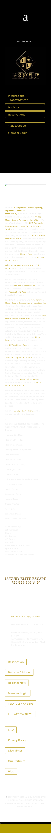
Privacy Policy (17, 740)
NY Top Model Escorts (19, 345)
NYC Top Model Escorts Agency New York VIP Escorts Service (24, 226)
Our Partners (16, 761)
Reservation (16, 662)
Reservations (16, 114)
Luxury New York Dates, (25, 411)
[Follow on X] (25, 33)
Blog (11, 771)
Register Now (17, 682)
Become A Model (19, 672)
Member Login (18, 132)
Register (13, 107)
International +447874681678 (18, 98)
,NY (33, 235)
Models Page (26, 254)
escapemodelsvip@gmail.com (25, 616)
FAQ (11, 729)
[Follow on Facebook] (20, 33)
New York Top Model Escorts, (19, 357)
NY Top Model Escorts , (25, 285)
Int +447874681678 (20, 714)
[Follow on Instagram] (31, 33)
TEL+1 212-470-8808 (20, 703)
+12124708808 (17, 125)
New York (35, 300)
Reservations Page (17, 292)
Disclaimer (15, 750)
